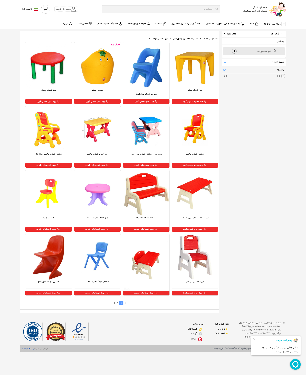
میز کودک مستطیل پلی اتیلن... (195, 218)
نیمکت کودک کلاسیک (146, 218)
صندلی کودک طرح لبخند (97, 281)
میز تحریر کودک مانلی (97, 154)
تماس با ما (198, 324)
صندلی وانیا (48, 218)
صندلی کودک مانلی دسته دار (48, 154)
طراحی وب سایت (41, 348)
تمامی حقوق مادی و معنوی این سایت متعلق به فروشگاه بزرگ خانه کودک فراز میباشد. (248, 348)
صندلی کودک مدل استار (146, 94)
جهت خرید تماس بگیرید (193, 101)
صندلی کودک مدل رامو (48, 281)
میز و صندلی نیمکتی (195, 281)
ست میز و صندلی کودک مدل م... (146, 154)
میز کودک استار (195, 90)
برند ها (280, 70)
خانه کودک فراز (221, 324)
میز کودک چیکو (48, 90)
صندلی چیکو (97, 90)
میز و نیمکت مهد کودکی (146, 293)
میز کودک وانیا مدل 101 (97, 218)
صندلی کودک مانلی (195, 154)
